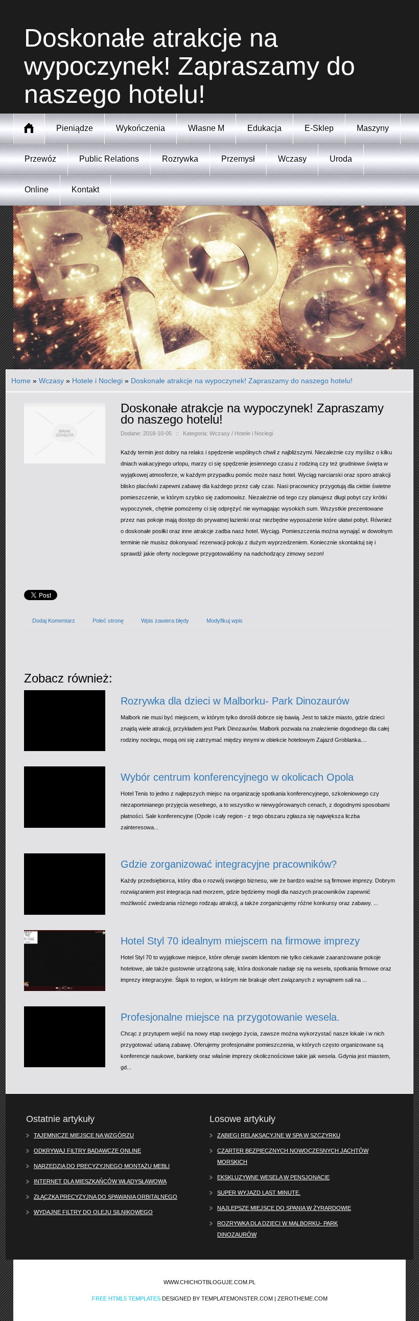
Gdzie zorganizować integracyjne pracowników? (229, 864)
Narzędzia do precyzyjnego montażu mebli (102, 1166)
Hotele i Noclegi (97, 381)
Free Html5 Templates (126, 1298)
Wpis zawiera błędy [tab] (165, 621)
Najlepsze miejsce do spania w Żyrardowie (284, 1208)
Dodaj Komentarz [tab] (53, 621)
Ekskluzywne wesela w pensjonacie (273, 1177)
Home (21, 381)
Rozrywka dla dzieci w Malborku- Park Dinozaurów (235, 701)
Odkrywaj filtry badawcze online (87, 1151)
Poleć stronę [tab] (108, 621)
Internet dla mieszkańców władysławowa (100, 1181)
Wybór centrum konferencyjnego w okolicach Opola (237, 777)
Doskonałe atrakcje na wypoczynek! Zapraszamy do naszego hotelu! (242, 381)
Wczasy (51, 381)
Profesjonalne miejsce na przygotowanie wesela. (230, 1017)
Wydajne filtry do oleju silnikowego (93, 1212)
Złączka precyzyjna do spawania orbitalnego (105, 1197)
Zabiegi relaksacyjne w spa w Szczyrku (278, 1135)
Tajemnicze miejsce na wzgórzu (84, 1135)
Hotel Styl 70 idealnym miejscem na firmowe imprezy (240, 940)
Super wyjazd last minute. (258, 1193)
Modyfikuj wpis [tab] (224, 621)
